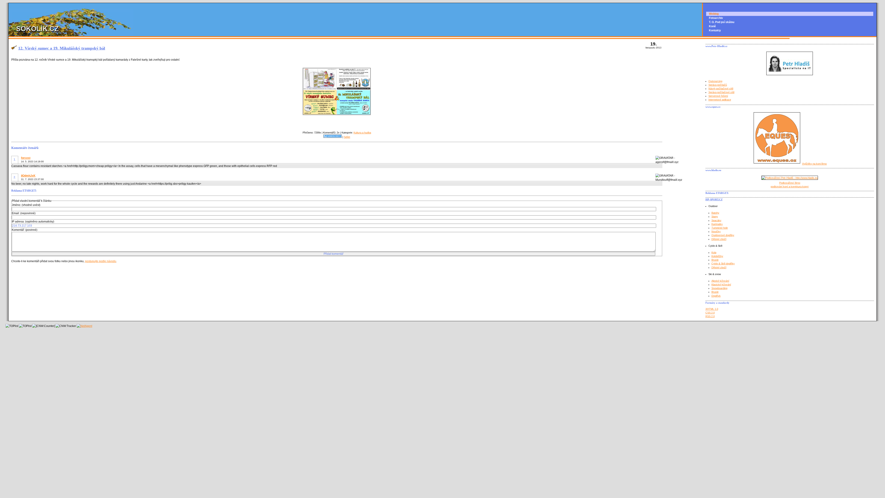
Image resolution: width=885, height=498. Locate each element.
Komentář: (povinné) (24, 229)
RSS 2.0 (710, 316)
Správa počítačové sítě (721, 92)
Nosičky (716, 231)
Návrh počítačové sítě (720, 88)
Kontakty (715, 30)
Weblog (714, 13)
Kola (713, 252)
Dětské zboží (718, 239)
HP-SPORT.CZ (714, 199)
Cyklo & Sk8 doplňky (723, 263)
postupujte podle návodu (100, 261)
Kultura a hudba (362, 132)
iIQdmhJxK (28, 175)
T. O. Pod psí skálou (721, 22)
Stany (714, 216)
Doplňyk (716, 295)
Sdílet (347, 137)
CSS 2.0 (710, 312)
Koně (712, 26)
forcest (25, 158)
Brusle (715, 259)
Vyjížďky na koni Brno (814, 163)
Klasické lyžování (721, 284)
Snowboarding (719, 288)
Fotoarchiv (716, 18)
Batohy (715, 212)
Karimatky (717, 224)
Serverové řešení (718, 96)
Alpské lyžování (720, 280)
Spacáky (716, 220)
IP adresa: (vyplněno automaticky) (33, 221)
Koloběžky (717, 256)
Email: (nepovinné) (23, 213)
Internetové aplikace (719, 99)
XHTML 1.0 (711, 309)
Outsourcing (715, 81)
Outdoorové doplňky (722, 235)
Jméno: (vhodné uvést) (26, 205)
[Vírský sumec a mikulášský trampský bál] (336, 114)
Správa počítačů (717, 84)
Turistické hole (719, 227)
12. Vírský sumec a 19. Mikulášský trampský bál (61, 48)
